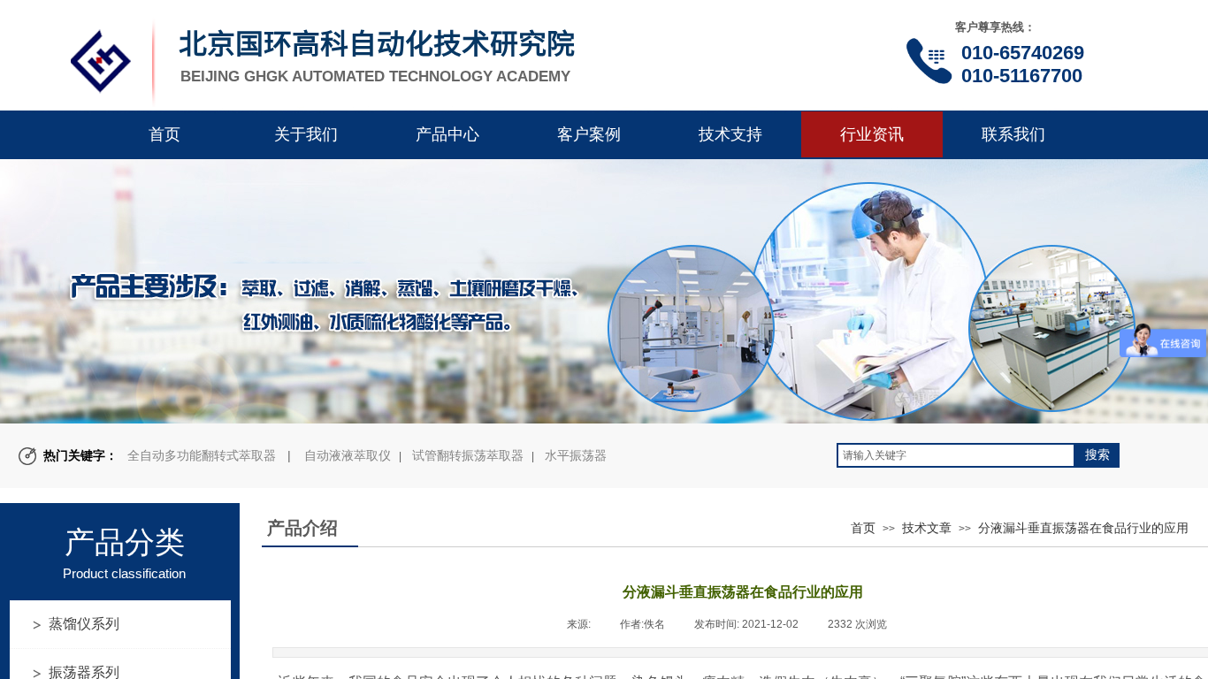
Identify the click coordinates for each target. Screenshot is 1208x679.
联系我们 (1013, 134)
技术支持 (730, 134)
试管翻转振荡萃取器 (468, 455)
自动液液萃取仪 (347, 455)
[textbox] (956, 455)
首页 (164, 134)
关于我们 (306, 134)
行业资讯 (872, 134)
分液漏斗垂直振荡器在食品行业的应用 (1083, 528)
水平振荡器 (576, 455)
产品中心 (447, 134)
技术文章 (927, 528)
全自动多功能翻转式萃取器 (201, 455)
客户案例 (589, 134)
